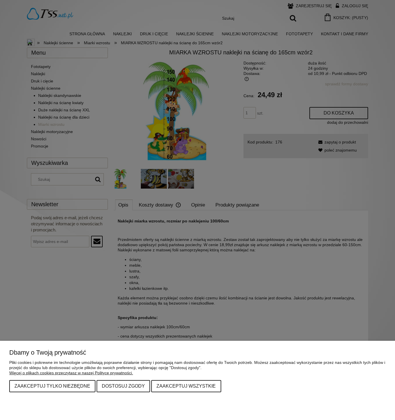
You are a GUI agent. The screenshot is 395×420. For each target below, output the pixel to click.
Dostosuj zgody (123, 385)
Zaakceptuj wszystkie (186, 385)
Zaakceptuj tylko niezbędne (52, 385)
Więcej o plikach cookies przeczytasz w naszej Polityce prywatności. (71, 373)
